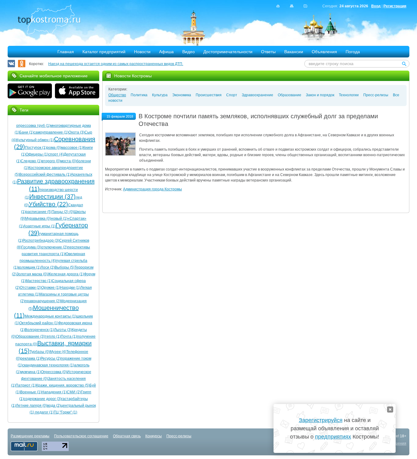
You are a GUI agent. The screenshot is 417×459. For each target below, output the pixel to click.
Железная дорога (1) (66, 274)
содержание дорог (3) (42, 399)
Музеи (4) (58, 352)
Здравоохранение (257, 95)
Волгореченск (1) (39, 330)
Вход (376, 6)
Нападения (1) (54, 392)
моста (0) (68, 161)
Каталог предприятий (103, 51)
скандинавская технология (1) (48, 365)
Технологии (349, 95)
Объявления (324, 51)
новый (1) (59, 218)
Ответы (268, 51)
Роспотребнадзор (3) (41, 240)
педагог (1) (44, 412)
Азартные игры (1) (40, 226)
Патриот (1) (26, 385)
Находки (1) (70, 287)
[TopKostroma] (278, 6)
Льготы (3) (63, 330)
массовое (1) (72, 147)
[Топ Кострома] (49, 20)
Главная (65, 51)
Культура (160, 95)
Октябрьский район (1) (38, 323)
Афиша (166, 51)
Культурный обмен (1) (35, 140)
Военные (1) (31, 392)
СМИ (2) (74, 392)
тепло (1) (53, 336)
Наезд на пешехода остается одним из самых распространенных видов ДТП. (115, 64)
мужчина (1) (30, 372)
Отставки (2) (30, 287)
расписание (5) (39, 212)
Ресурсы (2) (51, 358)
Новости (142, 51)
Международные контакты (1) (50, 316)
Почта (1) (69, 336)
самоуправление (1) (51, 132)
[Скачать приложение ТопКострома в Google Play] (30, 91)
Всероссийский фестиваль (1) (45, 174)
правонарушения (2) (42, 301)
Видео (188, 51)
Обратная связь (127, 436)
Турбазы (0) (40, 352)
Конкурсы (153, 436)
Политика (139, 95)
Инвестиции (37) (52, 196)
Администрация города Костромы (152, 189)
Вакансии (293, 51)
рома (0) (54, 147)
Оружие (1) (50, 287)
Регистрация (394, 6)
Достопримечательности (227, 51)
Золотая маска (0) (32, 274)
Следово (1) (31, 161)
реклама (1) (30, 358)
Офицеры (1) (37, 154)
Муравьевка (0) (38, 218)
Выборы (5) (64, 267)
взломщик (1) (29, 267)
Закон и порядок (320, 95)
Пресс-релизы (375, 95)
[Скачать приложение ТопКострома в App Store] (77, 91)
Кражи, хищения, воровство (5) (62, 385)
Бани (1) (26, 132)
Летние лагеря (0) (31, 405)
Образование (289, 95)
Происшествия (209, 95)
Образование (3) (30, 336)
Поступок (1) (36, 147)
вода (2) (54, 405)
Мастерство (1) (39, 281)
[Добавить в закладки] (305, 6)
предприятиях (333, 437)
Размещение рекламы (30, 436)
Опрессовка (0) (54, 372)
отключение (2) (54, 247)
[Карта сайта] (291, 6)
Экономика (181, 95)
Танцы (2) (60, 212)
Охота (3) (76, 132)
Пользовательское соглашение (81, 436)
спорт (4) (56, 154)
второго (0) (51, 161)
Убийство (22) (48, 204)
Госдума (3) (31, 247)
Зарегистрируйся (321, 420)
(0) (71, 212)
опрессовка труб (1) (33, 125)
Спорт (231, 95)
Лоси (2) (48, 267)
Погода (353, 51)
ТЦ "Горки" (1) (65, 412)
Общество (117, 95)
